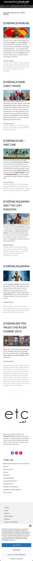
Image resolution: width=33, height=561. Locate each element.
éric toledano (16, 371)
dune (18, 186)
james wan (15, 308)
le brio (8, 379)
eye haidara (23, 371)
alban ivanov (9, 367)
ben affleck (15, 367)
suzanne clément (11, 383)
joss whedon (10, 377)
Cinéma (16, 62)
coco (13, 369)
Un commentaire (25, 190)
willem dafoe (18, 310)
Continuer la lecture (9, 60)
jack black (26, 125)
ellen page (9, 371)
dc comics (21, 251)
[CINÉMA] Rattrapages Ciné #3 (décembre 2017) (15, 327)
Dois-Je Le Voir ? (7, 469)
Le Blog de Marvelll (8, 478)
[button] (30, 526)
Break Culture (6, 463)
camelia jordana (7, 369)
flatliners (9, 373)
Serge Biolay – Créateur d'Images (11, 489)
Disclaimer (7, 513)
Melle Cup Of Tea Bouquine (10, 486)
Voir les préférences (16, 554)
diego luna (25, 369)
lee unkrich (23, 379)
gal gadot (14, 373)
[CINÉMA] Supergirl (16, 23)
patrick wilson (19, 253)
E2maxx (5, 472)
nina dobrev (13, 381)
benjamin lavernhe (23, 367)
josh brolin (6, 188)
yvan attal (18, 383)
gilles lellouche (21, 373)
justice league (17, 377)
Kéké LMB (6, 475)
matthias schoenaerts (13, 66)
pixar (26, 381)
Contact (6, 510)
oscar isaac (12, 188)
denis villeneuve (12, 186)
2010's (11, 306)
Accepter (17, 545)
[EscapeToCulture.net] (16, 2)
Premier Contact (19, 172)
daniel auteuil (18, 369)
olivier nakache (20, 381)
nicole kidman (11, 253)
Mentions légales (8, 516)
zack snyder (25, 383)
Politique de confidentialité (16, 558)
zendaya (11, 190)
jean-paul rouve (18, 375)
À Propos (6, 507)
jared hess (6, 127)
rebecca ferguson (20, 188)
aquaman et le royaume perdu (10, 251)
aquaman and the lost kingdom (20, 249)
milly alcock (23, 66)
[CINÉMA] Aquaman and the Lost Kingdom (16, 205)
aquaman (9, 249)
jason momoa (12, 127)
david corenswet (10, 64)
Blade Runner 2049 (11, 174)
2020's (11, 62)
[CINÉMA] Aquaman (16, 266)
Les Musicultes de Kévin (9, 481)
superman (8, 69)
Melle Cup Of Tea (7, 483)
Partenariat (7, 519)
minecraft (19, 127)
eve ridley (17, 64)
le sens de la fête (15, 379)
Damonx (5, 466)
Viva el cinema (7, 492)
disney (5, 371)
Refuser (16, 550)
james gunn (23, 64)
